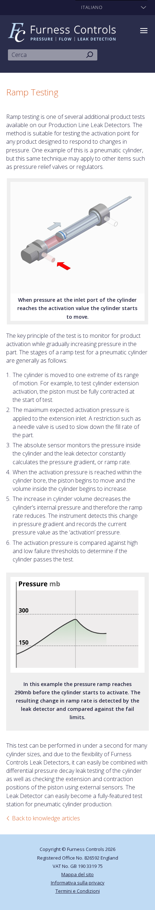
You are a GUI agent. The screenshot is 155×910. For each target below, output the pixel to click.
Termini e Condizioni (78, 891)
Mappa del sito (77, 874)
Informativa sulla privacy (78, 882)
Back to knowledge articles (46, 818)
